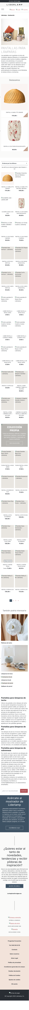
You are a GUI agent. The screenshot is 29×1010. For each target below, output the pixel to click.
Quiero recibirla (14, 886)
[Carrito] (25, 9)
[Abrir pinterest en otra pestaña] (23, 897)
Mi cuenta (14, 984)
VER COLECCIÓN (14, 443)
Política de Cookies (14, 975)
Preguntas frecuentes (14, 941)
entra (19, 1)
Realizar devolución (14, 971)
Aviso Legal (14, 958)
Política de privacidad (14, 962)
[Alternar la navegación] (2, 9)
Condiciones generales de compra (14, 967)
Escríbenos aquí (14, 828)
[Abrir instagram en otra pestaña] (14, 897)
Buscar (23, 791)
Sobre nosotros (14, 954)
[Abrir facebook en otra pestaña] (6, 897)
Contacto (14, 949)
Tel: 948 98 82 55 (14, 945)
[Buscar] (12, 9)
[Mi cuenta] (18, 9)
